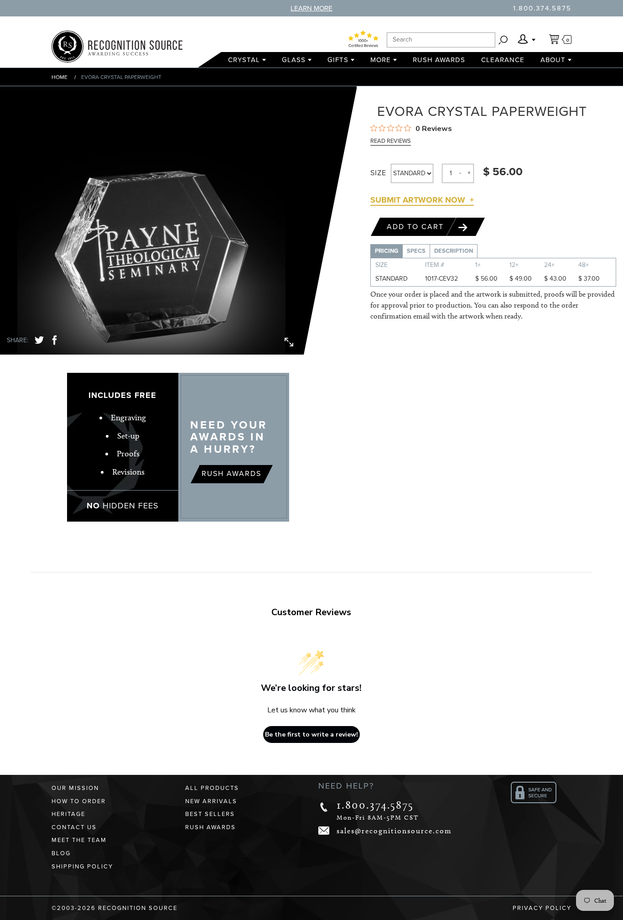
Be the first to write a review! (311, 734)
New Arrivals (211, 801)
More (380, 60)
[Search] (503, 39)
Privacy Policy (542, 908)
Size (378, 173)
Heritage (68, 814)
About (553, 60)
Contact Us (74, 827)
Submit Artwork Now (417, 200)
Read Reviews (390, 141)
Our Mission (75, 788)
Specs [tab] (416, 251)
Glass (294, 60)
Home (59, 77)
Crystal (244, 60)
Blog (61, 853)
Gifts (337, 60)
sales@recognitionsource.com (394, 830)
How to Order (79, 801)
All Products (212, 788)
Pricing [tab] (386, 251)
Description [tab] (453, 251)
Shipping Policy (82, 866)
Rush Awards (439, 60)
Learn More (311, 8)
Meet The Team (79, 840)
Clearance (502, 60)
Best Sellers (210, 814)
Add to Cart (416, 226)
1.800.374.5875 (542, 8)
